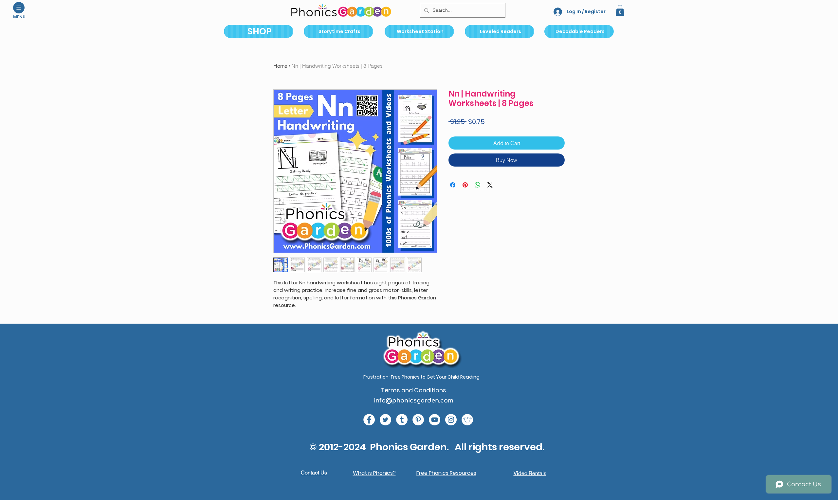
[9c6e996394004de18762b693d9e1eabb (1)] (402, 419)
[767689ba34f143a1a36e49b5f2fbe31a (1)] (418, 419)
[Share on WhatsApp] (478, 185)
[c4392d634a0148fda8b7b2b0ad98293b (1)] (385, 419)
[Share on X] (490, 185)
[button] (19, 7)
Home (280, 65)
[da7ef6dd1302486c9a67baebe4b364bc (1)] (451, 419)
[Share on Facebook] (453, 185)
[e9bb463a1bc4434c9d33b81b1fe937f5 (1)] (434, 419)
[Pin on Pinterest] (465, 185)
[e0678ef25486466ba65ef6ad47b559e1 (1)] (369, 419)
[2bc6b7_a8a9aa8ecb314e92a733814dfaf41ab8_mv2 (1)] (467, 419)
